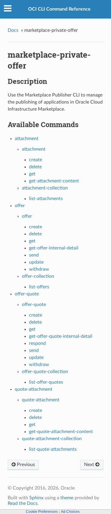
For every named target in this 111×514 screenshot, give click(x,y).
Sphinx (36, 497)
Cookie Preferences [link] (42, 512)
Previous (25, 464)
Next (89, 464)
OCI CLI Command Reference (59, 9)
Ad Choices (70, 512)
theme (66, 497)
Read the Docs (23, 503)
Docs (13, 30)
